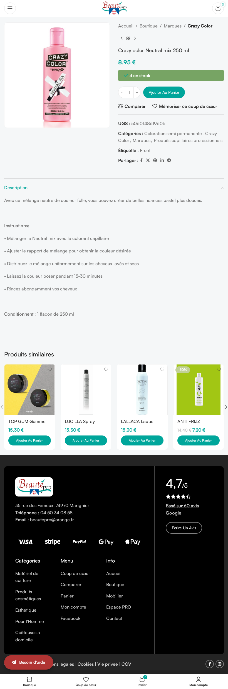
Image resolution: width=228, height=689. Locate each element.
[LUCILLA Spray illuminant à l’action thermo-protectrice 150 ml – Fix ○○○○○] (86, 389)
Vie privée (107, 664)
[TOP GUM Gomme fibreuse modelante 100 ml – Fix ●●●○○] (29, 389)
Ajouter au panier (164, 92)
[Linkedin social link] (162, 160)
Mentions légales (57, 664)
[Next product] (135, 38)
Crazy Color (200, 26)
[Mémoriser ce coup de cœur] (50, 369)
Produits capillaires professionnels (188, 140)
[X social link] (148, 160)
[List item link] (33, 577)
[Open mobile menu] (10, 8)
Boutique (149, 26)
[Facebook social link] (141, 160)
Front (145, 150)
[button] (29, 440)
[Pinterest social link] (155, 160)
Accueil (125, 26)
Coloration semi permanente (173, 133)
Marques (173, 26)
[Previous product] (121, 38)
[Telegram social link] (169, 160)
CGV (126, 664)
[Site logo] (114, 8)
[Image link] (34, 486)
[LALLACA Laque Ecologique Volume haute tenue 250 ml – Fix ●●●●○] (142, 389)
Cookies (86, 664)
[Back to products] (128, 38)
